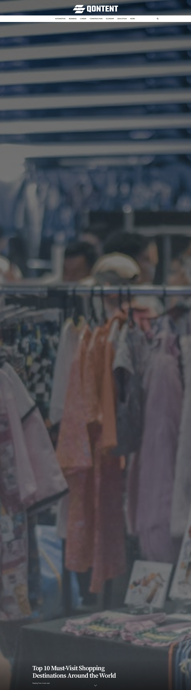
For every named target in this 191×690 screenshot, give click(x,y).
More (132, 19)
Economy (110, 19)
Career (83, 19)
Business (72, 19)
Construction (96, 19)
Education (122, 19)
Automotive (60, 19)
